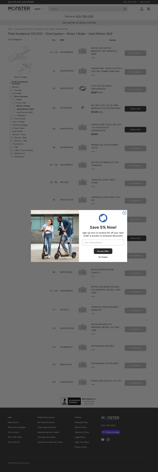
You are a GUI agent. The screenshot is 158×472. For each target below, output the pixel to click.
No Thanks (103, 257)
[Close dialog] (124, 213)
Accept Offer (103, 251)
